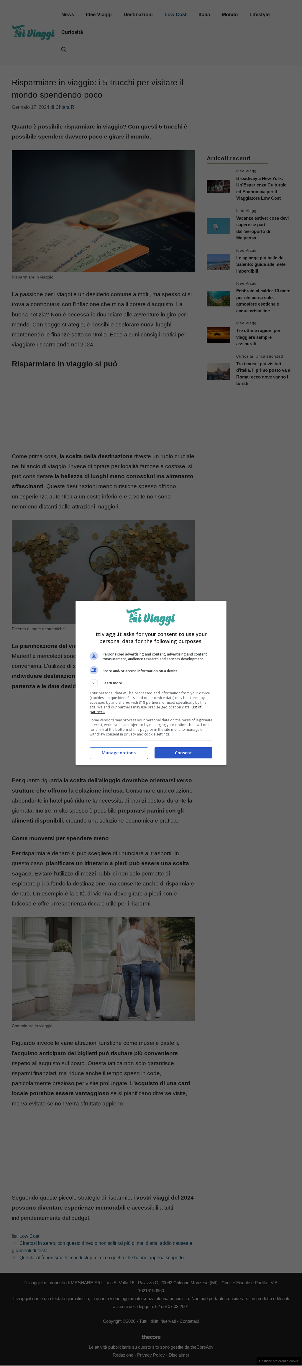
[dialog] (151, 683)
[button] (151, 683)
